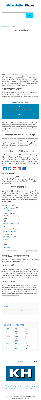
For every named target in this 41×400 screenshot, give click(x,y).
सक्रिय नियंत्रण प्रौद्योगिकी (9, 216)
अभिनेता (5, 226)
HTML (8, 336)
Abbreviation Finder (18, 396)
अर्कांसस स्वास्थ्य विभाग (12, 251)
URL (16, 336)
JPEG (17, 346)
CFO (7, 338)
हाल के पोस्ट (20, 361)
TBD (7, 348)
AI (16, 338)
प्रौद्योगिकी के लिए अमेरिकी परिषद (11, 223)
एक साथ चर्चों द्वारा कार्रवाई (9, 231)
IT (6, 341)
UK (16, 329)
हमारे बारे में (27, 398)
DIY (16, 341)
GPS (26, 341)
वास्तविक (5, 239)
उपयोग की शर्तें (15, 398)
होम (2, 27)
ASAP (26, 346)
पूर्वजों (4, 221)
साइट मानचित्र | (26, 396)
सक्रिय (5, 244)
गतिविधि (5, 242)
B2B (16, 348)
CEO (26, 336)
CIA (16, 331)
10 (32, 385)
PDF (7, 346)
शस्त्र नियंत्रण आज (8, 234)
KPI (7, 343)
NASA (26, 329)
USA (7, 329)
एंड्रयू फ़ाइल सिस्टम (31, 251)
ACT (9, 27)
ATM (16, 334)
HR (26, 338)
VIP (26, 343)
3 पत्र (5, 27)
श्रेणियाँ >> (7, 385)
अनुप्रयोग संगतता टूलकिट (9, 213)
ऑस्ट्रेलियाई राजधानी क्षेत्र (9, 229)
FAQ (16, 343)
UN (26, 331)
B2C (26, 348)
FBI (7, 331)
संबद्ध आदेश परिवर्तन (8, 210)
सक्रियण (5, 218)
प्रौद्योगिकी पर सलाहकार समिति (10, 208)
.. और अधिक (6, 248)
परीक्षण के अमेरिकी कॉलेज (9, 236)
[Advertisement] (20, 53)
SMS (26, 334)
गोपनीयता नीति (21, 398)
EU (7, 334)
